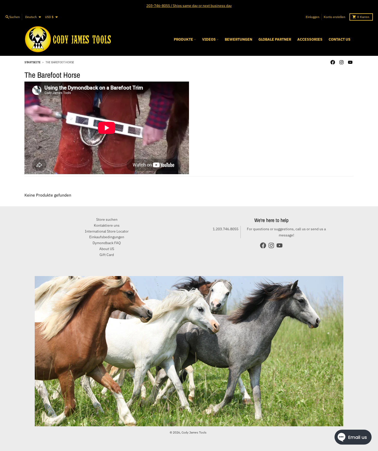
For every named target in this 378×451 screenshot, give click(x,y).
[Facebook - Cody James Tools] (332, 62)
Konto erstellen (334, 17)
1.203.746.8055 (225, 229)
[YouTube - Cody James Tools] (350, 62)
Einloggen (312, 17)
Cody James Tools (194, 432)
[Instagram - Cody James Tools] (341, 62)
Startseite (32, 62)
